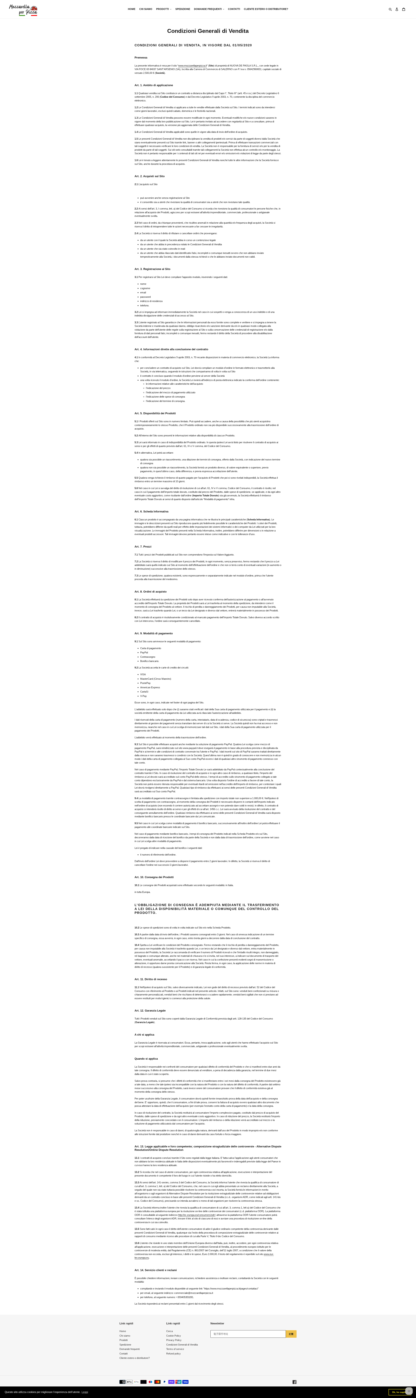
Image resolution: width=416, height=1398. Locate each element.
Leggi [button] (85, 1392)
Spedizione (125, 1344)
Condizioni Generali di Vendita (182, 1344)
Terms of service (175, 1349)
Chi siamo (124, 1335)
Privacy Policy (174, 1340)
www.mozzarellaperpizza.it (192, 65)
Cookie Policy (173, 1335)
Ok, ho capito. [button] (400, 1392)
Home (122, 1331)
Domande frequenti (129, 1349)
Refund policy (173, 1353)
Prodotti (123, 1340)
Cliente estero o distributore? (134, 1358)
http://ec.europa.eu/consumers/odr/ (196, 1215)
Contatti (123, 1353)
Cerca (169, 1331)
